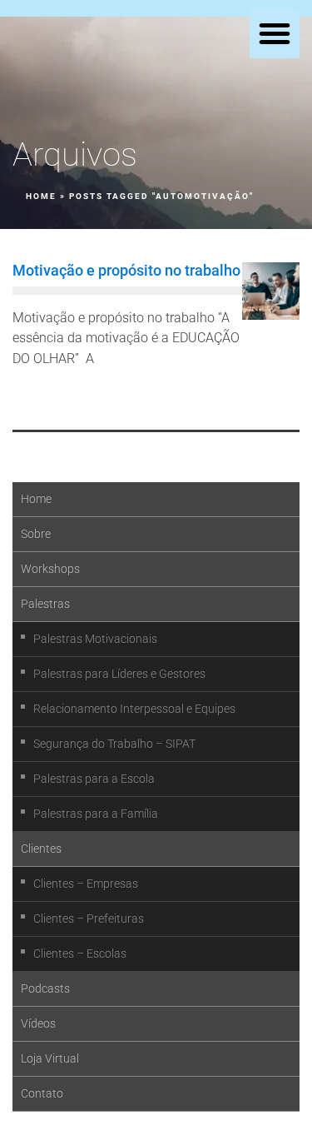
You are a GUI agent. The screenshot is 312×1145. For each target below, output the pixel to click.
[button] (275, 33)
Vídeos (38, 1023)
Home (41, 196)
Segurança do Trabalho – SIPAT (114, 743)
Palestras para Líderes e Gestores (119, 673)
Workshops (50, 568)
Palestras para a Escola (94, 778)
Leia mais (50, 397)
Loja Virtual (50, 1058)
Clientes (41, 848)
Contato (42, 1093)
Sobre (36, 533)
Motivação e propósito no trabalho (126, 270)
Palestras (45, 603)
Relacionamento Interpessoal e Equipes (134, 708)
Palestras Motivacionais (95, 638)
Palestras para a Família (95, 813)
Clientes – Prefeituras (88, 918)
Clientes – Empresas (85, 883)
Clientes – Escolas (79, 953)
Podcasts (45, 988)
